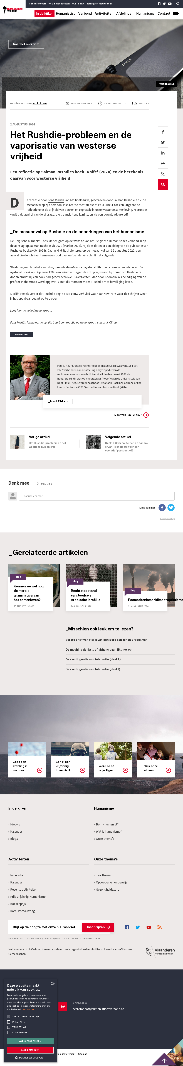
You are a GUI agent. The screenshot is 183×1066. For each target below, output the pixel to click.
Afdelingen (124, 14)
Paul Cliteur (40, 103)
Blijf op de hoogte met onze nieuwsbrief (59, 927)
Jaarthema (103, 875)
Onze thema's (105, 839)
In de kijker (44, 14)
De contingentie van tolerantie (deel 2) (93, 659)
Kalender (16, 831)
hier (19, 310)
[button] (30, 1057)
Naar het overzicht (26, 44)
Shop (81, 4)
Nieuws (15, 824)
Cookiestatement (66, 1054)
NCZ (74, 4)
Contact (163, 14)
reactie (70, 322)
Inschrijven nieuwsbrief (99, 4)
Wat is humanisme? (109, 831)
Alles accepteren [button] (30, 1040)
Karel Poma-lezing (22, 911)
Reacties (144, 103)
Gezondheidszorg (107, 889)
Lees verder (28, 1009)
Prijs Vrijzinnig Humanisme (28, 897)
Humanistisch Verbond (74, 14)
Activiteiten (104, 14)
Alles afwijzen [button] (30, 1050)
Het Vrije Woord (37, 4)
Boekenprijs (18, 904)
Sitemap (82, 1054)
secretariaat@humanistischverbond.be (98, 1009)
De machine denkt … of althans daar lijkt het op (99, 649)
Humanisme (145, 14)
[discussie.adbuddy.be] (91, 500)
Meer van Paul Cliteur (128, 414)
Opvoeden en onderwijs (111, 882)
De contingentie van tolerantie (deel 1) (93, 669)
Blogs (14, 839)
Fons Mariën (56, 200)
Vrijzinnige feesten (59, 4)
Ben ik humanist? (107, 824)
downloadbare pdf (115, 214)
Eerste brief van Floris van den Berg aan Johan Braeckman (106, 639)
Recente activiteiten (23, 889)
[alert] (30, 1020)
